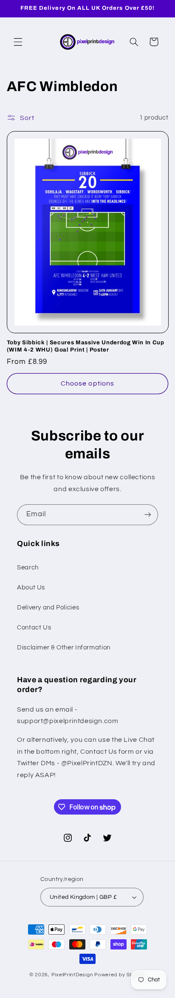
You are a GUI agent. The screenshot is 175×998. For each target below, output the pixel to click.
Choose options (87, 383)
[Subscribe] (148, 514)
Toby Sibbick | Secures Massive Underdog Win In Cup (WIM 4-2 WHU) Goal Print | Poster (85, 346)
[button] (18, 41)
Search (28, 567)
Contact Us (34, 627)
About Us (31, 587)
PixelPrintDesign (72, 974)
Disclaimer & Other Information (63, 647)
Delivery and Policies (48, 607)
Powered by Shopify (120, 974)
